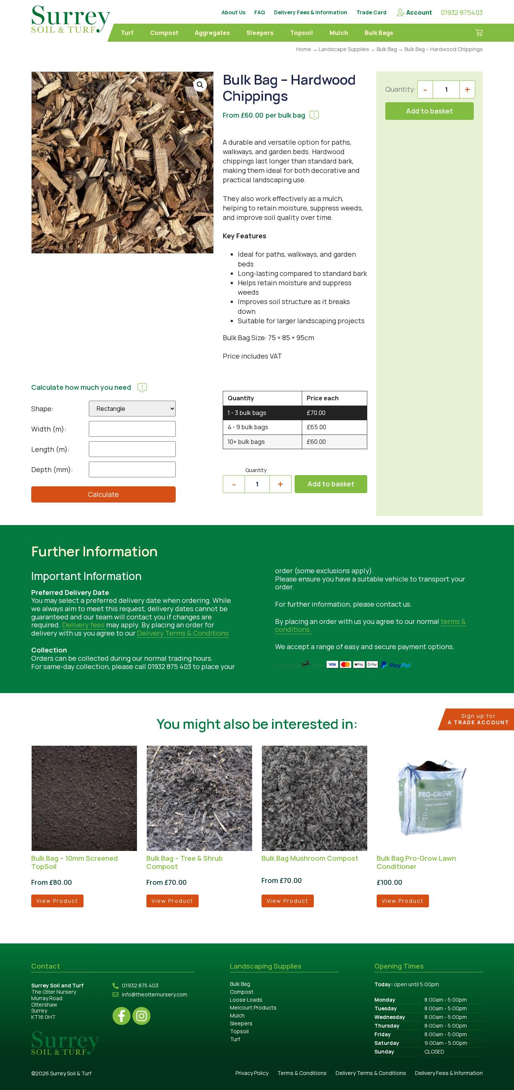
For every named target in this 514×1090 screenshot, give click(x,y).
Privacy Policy (252, 1072)
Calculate (103, 494)
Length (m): (50, 449)
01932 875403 (462, 12)
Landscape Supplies (344, 49)
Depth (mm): (52, 469)
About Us (233, 12)
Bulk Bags (379, 33)
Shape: (42, 408)
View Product (57, 900)
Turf (127, 33)
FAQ (259, 12)
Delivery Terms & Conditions (183, 632)
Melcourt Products (253, 1007)
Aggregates (212, 33)
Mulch (339, 33)
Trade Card (371, 12)
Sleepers (260, 33)
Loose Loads (246, 999)
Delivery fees (84, 624)
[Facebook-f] (122, 1016)
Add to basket (330, 483)
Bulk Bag (387, 49)
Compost (164, 33)
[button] (200, 85)
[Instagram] (141, 1016)
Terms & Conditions (302, 1072)
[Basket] (474, 32)
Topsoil (301, 33)
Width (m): (48, 428)
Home (303, 49)
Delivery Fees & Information (310, 12)
